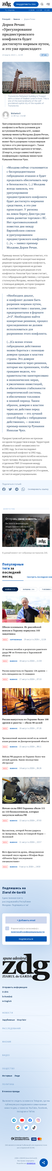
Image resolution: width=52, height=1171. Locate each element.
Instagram (38, 1120)
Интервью (7, 1075)
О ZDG (5, 992)
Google (18, 1128)
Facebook (30, 1120)
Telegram (14, 1120)
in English (7, 1001)
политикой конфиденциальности (28, 931)
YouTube (22, 1120)
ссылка (9, 536)
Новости (7, 1013)
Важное (17, 19)
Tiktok (34, 1128)
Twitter (26, 1128)
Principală (6, 19)
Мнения (6, 1042)
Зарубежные (16, 639)
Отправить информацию (14, 987)
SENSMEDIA (31, 1163)
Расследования (11, 1028)
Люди (17, 1075)
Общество (8, 1068)
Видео (6, 1055)
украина (29, 589)
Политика (8, 1084)
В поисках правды (11, 1091)
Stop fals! (21, 1020)
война (10, 589)
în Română (7, 996)
